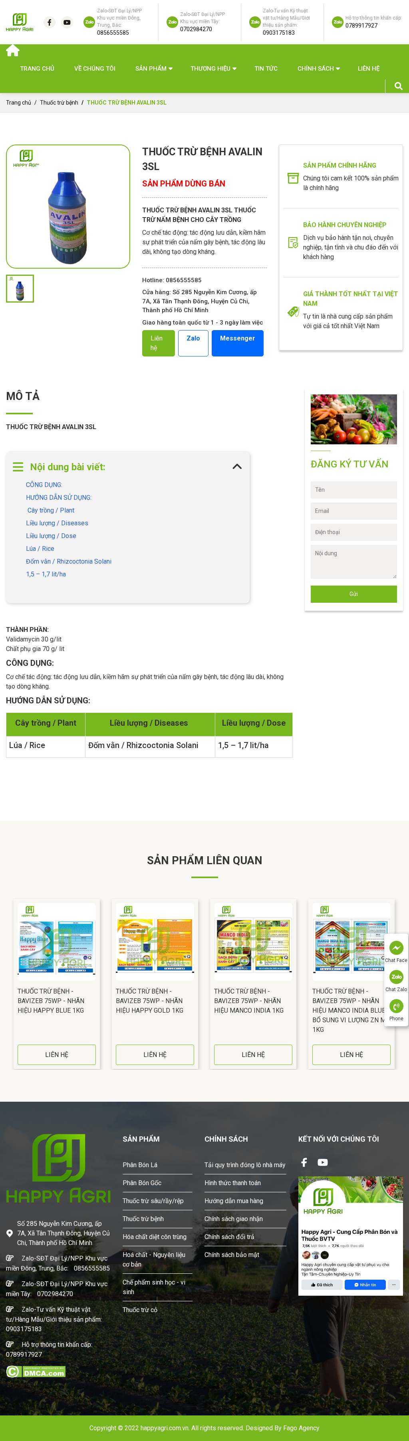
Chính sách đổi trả (229, 1237)
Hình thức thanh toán (232, 1183)
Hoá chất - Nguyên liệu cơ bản (154, 1259)
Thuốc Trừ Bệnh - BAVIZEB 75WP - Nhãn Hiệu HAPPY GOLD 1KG (149, 1001)
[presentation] (8, 984)
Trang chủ (37, 68)
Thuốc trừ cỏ (140, 1310)
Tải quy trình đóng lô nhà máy (245, 1165)
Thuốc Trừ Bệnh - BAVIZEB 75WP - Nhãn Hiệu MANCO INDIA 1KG (249, 1001)
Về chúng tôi (94, 68)
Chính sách (316, 68)
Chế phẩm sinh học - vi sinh (154, 1287)
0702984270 (55, 1294)
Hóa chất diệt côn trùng (155, 1237)
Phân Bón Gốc (142, 1183)
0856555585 (92, 1268)
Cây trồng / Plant (51, 510)
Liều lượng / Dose (51, 536)
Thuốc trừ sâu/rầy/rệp (153, 1201)
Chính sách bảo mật (231, 1255)
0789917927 (24, 1354)
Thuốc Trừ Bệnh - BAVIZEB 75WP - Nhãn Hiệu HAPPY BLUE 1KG (51, 1001)
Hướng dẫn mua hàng (233, 1201)
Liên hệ (368, 68)
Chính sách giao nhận (233, 1219)
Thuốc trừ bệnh (59, 102)
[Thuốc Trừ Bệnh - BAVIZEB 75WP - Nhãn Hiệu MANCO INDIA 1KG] (253, 942)
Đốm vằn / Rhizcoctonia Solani (68, 561)
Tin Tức (266, 68)
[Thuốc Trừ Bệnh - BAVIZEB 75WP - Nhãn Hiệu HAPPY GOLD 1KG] (155, 942)
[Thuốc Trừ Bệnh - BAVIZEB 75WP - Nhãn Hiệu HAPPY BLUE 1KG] (57, 942)
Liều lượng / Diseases (58, 523)
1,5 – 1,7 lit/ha (46, 574)
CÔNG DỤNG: (45, 485)
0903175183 (24, 1329)
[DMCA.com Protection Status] (36, 1371)
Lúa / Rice (40, 548)
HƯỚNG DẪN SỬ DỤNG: (58, 497)
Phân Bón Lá (140, 1165)
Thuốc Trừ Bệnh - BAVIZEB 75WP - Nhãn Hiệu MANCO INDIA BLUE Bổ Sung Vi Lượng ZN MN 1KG (351, 1010)
